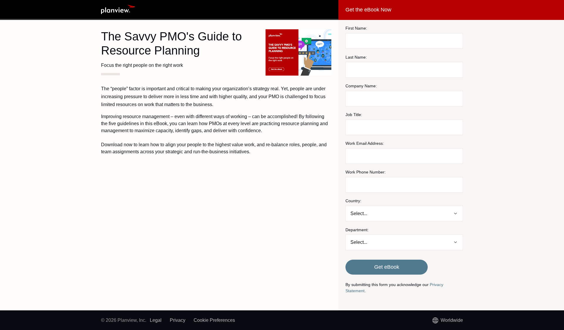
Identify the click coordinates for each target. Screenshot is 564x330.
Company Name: (361, 86)
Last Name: (356, 57)
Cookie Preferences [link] (214, 320)
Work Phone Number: (365, 172)
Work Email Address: (364, 143)
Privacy (177, 320)
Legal (156, 320)
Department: (357, 229)
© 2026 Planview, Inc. (123, 320)
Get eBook (386, 267)
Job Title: (353, 114)
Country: (353, 200)
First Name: (356, 28)
